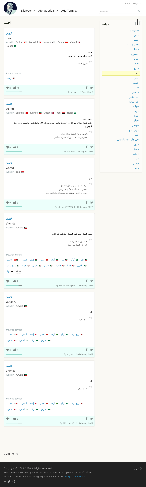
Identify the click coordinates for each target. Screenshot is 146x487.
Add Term (67, 10)
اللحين (80, 265)
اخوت (136, 111)
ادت (137, 167)
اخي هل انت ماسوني (128, 139)
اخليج (136, 68)
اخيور (136, 144)
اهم (83, 259)
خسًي (47, 265)
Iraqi (59, 112)
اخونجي (135, 125)
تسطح (10, 340)
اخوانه (136, 106)
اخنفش (135, 92)
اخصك (136, 49)
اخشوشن (134, 30)
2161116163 (68, 423)
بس (63, 259)
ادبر (137, 158)
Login (128, 3)
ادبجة (136, 148)
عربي (137, 468)
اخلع (137, 63)
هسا (69, 265)
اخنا (137, 87)
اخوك (136, 120)
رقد (33, 340)
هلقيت (58, 265)
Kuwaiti (48, 42)
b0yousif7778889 (66, 207)
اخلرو (136, 58)
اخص (136, 35)
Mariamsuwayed (67, 285)
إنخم (32, 259)
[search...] (139, 10)
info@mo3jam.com (75, 476)
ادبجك (136, 153)
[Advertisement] (49, 438)
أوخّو (72, 259)
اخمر (136, 77)
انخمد (10, 259)
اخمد (10, 33)
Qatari (74, 42)
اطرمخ (44, 340)
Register (137, 3)
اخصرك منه (133, 44)
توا (8, 271)
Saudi (10, 45)
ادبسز (136, 163)
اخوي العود (133, 130)
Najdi (70, 112)
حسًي (35, 265)
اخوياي (135, 134)
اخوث (136, 115)
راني (9, 78)
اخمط (136, 82)
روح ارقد (11, 265)
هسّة (24, 265)
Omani (61, 42)
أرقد (53, 259)
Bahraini (33, 42)
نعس (42, 259)
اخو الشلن (134, 96)
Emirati (20, 42)
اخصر (136, 39)
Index (105, 24)
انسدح (22, 340)
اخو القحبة (134, 101)
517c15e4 (71, 151)
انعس (24, 259)
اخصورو (135, 53)
